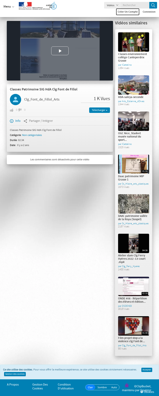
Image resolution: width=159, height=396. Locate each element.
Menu (7, 7)
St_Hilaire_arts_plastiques (135, 183)
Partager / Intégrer (41, 121)
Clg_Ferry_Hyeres (131, 266)
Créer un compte (128, 12)
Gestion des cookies (15, 374)
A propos (13, 385)
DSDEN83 (127, 306)
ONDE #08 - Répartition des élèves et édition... (132, 300)
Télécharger (99, 110)
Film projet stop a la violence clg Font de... (131, 339)
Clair (90, 387)
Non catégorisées (32, 135)
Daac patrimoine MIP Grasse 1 (131, 178)
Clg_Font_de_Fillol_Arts (42, 99)
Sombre (102, 387)
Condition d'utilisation (66, 387)
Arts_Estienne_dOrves (133, 101)
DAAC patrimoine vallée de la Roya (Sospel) (132, 217)
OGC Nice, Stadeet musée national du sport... (129, 136)
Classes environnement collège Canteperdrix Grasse (132, 57)
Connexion (149, 12)
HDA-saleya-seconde (130, 97)
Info (18, 121)
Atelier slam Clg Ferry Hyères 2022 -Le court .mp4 (131, 259)
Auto (114, 387)
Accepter (147, 369)
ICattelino (127, 64)
